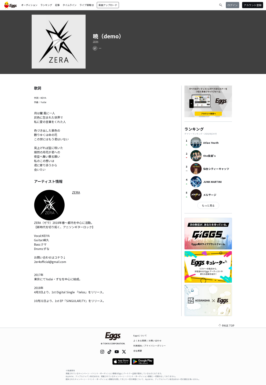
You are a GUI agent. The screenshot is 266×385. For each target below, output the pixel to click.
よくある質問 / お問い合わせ (147, 340)
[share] (95, 48)
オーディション (29, 5)
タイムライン (70, 5)
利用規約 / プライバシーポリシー (149, 345)
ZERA (95, 41)
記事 (57, 5)
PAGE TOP (228, 325)
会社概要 (137, 350)
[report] (100, 48)
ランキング (46, 5)
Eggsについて (140, 335)
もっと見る (208, 205)
